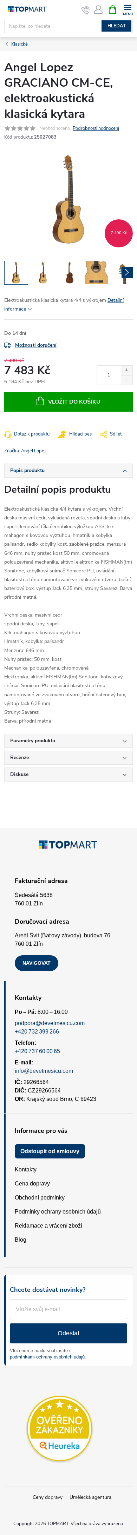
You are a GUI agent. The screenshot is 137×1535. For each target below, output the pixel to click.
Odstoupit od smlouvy (49, 1151)
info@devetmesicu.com (44, 1071)
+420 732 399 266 (37, 1032)
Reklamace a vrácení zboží (48, 1226)
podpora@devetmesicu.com (50, 1023)
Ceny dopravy (48, 1497)
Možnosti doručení (36, 345)
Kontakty (26, 1169)
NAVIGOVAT (36, 963)
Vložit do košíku (74, 402)
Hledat (116, 26)
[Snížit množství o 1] (126, 380)
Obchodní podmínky (40, 1198)
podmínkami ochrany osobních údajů (47, 1357)
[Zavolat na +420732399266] (85, 9)
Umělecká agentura (90, 1497)
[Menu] (127, 9)
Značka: (25, 451)
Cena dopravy (32, 1184)
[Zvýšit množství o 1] (126, 370)
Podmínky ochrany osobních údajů (58, 1212)
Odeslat (68, 1333)
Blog (20, 1240)
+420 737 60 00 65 (37, 1051)
